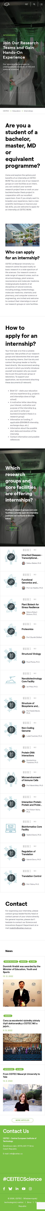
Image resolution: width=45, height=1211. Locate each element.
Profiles (13, 528)
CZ (26, 4)
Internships (28, 111)
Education (16, 111)
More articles (22, 1120)
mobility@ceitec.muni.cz (20, 928)
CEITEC (6, 111)
